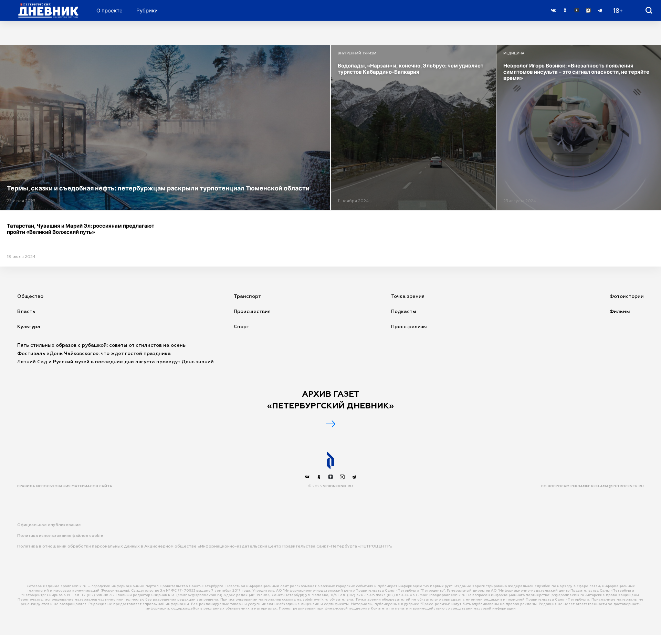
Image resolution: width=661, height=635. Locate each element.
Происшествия (252, 311)
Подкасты (403, 311)
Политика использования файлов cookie (60, 536)
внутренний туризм (357, 53)
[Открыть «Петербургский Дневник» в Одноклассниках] (565, 10)
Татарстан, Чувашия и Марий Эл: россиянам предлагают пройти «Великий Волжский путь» (80, 228)
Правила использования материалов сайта (64, 486)
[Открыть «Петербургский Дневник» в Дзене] (576, 10)
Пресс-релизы (409, 326)
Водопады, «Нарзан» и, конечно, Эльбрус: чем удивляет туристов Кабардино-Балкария (410, 68)
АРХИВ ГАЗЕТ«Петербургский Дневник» (330, 400)
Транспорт (247, 296)
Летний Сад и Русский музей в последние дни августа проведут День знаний (115, 362)
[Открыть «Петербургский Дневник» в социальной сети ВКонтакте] (553, 10)
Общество (30, 296)
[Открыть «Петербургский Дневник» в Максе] (588, 10)
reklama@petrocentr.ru (617, 486)
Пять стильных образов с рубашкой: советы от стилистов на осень (101, 345)
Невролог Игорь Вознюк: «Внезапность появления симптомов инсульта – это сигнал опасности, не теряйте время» (576, 71)
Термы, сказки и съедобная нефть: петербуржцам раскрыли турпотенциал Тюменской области (158, 188)
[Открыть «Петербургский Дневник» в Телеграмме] (600, 10)
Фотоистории (626, 296)
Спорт (241, 326)
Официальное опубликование (49, 525)
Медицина (513, 53)
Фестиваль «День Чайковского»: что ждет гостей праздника (94, 353)
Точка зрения (407, 296)
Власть (26, 311)
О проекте (109, 10)
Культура (28, 326)
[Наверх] (330, 460)
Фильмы (619, 311)
